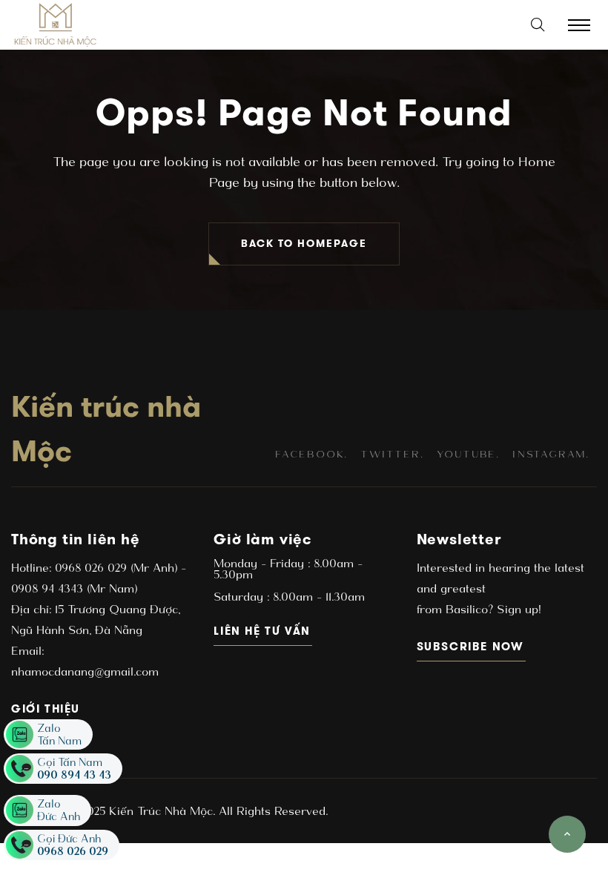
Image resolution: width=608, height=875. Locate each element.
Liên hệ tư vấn (263, 630)
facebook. (311, 454)
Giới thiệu (46, 708)
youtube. (468, 454)
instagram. (550, 454)
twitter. (391, 454)
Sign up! (517, 609)
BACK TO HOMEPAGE (304, 243)
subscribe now (471, 646)
